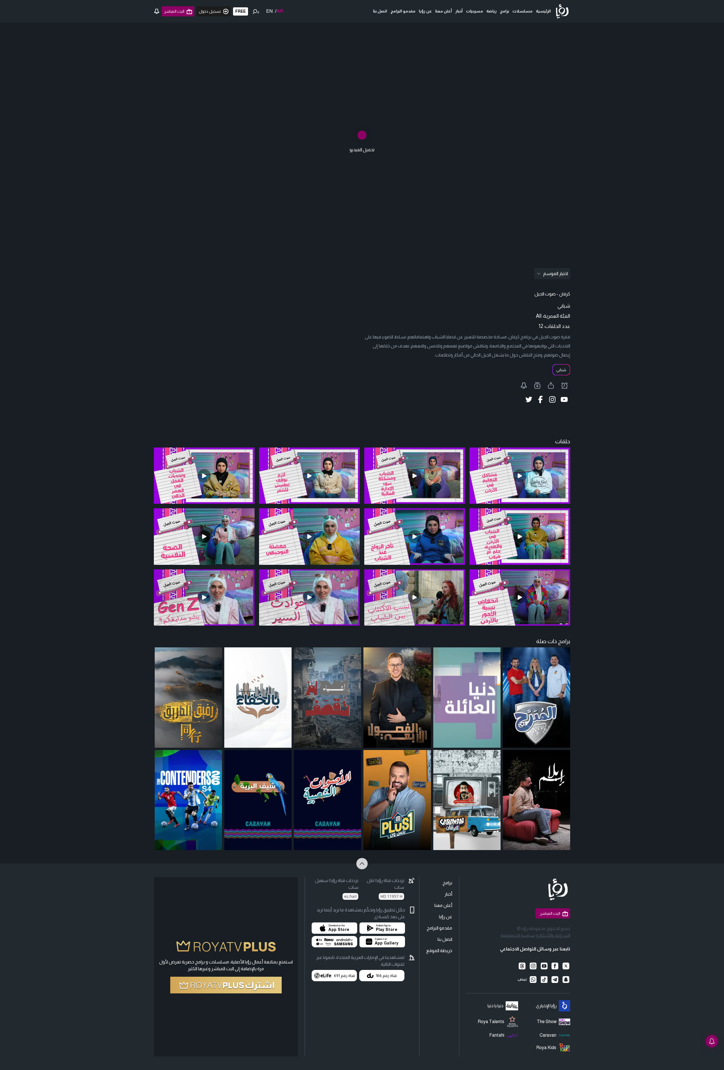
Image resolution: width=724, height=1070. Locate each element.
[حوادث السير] (309, 597)
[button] (382, 928)
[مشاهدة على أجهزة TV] (334, 941)
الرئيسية (543, 11)
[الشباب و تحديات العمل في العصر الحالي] (204, 476)
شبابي (561, 370)
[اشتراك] (226, 985)
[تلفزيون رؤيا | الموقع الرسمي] (562, 11)
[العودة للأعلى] (362, 863)
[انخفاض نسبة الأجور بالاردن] (519, 597)
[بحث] (256, 11)
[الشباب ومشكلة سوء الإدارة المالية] (414, 476)
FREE (240, 11)
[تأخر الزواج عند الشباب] (414, 536)
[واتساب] (533, 979)
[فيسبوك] (555, 966)
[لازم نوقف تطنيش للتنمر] (309, 476)
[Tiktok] (544, 979)
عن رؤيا (425, 11)
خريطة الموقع (439, 950)
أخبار (459, 11)
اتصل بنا (380, 11)
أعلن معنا (443, 11)
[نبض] (522, 979)
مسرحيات (474, 11)
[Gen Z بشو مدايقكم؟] (204, 597)
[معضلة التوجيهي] (309, 536)
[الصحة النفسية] (204, 536)
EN (269, 11)
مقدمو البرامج (403, 11)
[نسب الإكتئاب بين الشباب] (414, 597)
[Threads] (522, 966)
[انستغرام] (533, 966)
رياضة (491, 11)
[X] (565, 966)
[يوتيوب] (544, 966)
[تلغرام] (555, 979)
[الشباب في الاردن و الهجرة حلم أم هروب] (519, 536)
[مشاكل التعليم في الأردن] (519, 476)
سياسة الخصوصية (518, 935)
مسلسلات (522, 11)
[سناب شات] (565, 979)
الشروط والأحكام (554, 935)
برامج (504, 11)
